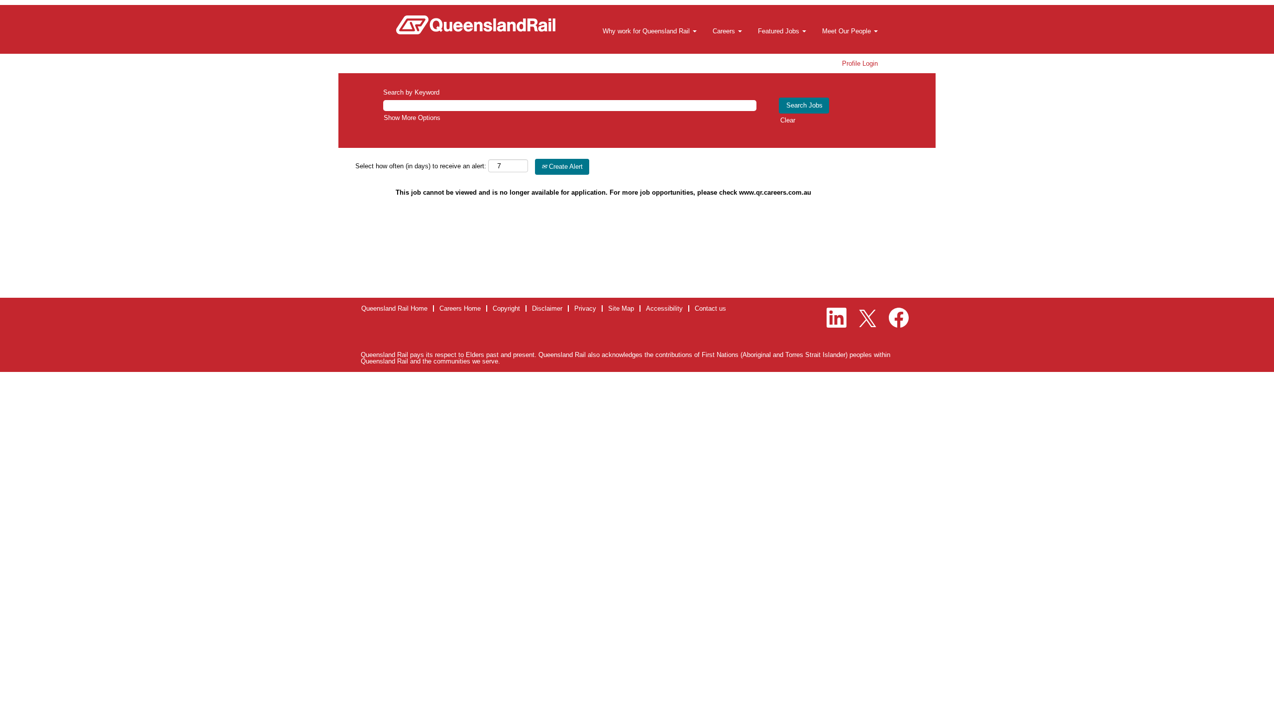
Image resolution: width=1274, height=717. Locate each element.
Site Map (621, 308)
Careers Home (460, 308)
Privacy (585, 308)
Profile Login (860, 63)
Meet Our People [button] (847, 31)
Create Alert (565, 166)
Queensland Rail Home (394, 308)
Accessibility (664, 308)
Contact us (710, 308)
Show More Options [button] (412, 117)
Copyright (506, 308)
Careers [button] (725, 31)
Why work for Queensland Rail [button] (647, 31)
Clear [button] (787, 120)
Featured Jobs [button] (779, 31)
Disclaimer (547, 308)
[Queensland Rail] (476, 25)
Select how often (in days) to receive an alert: (420, 166)
